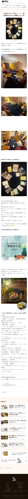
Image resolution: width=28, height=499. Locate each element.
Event (7, 487)
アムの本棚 (7, 489)
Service (20, 484)
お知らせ (7, 484)
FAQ (20, 489)
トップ (7, 482)
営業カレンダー (20, 482)
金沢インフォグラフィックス (20, 492)
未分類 (4, 392)
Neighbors (20, 487)
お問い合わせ (7, 491)
